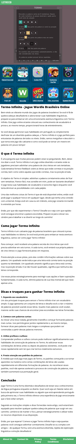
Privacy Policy (38, 440)
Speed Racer (68, 100)
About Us (7, 439)
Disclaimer (68, 439)
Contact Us (22, 439)
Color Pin (38, 80)
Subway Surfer (53, 81)
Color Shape (68, 80)
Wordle (22, 101)
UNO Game (38, 100)
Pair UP (7, 100)
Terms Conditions (53, 440)
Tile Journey (53, 100)
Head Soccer (7, 80)
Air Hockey (23, 80)
